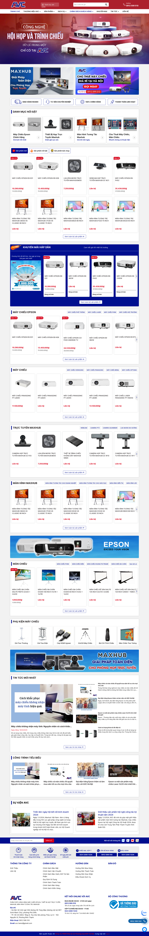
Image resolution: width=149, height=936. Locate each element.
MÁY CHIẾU (20, 369)
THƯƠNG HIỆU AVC (31, 11)
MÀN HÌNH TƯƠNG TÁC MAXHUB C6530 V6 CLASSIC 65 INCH (73, 511)
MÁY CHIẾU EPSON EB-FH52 (124, 179)
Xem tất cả (133, 564)
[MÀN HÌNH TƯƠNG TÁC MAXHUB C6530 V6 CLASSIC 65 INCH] (74, 497)
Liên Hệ (13, 871)
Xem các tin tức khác (73, 747)
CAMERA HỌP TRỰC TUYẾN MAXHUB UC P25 (22, 454)
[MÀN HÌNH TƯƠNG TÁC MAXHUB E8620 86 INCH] (74, 206)
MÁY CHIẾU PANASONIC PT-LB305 (21, 397)
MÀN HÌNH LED (131, 483)
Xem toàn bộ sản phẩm (73, 236)
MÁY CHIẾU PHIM (110, 312)
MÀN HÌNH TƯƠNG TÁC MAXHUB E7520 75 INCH (99, 219)
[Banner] (41, 81)
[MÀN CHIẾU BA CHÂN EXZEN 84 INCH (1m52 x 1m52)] (74, 577)
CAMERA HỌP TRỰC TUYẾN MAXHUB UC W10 (99, 454)
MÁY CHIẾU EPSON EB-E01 (22, 178)
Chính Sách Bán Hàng (51, 885)
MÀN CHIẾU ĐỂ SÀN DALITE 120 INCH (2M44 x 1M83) (126, 590)
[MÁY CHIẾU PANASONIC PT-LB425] (48, 383)
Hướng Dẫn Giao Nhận (84, 874)
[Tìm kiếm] (106, 5)
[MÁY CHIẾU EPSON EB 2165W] (126, 264)
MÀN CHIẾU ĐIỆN (78, 564)
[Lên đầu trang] (145, 905)
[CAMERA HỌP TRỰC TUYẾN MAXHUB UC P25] (23, 441)
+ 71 (66, 124)
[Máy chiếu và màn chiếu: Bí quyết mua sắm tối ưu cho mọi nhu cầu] (86, 689)
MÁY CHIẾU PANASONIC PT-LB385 (98, 397)
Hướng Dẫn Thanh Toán (85, 871)
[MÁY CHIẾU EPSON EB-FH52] (126, 166)
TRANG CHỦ (15, 11)
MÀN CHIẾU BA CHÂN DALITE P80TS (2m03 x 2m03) (21, 591)
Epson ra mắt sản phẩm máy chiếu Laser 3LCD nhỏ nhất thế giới (117, 714)
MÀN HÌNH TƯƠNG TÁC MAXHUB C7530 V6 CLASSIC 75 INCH (47, 220)
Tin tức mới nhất (24, 677)
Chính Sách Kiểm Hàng (51, 888)
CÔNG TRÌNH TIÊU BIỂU (27, 757)
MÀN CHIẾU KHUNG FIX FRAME (97, 564)
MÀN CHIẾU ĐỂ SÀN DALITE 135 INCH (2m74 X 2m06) (100, 590)
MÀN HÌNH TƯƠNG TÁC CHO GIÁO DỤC (92, 483)
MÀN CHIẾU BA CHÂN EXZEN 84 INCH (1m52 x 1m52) (73, 591)
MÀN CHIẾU (20, 563)
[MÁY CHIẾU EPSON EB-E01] (23, 166)
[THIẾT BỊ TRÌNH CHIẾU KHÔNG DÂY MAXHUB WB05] (74, 441)
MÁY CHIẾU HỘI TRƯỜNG (128, 312)
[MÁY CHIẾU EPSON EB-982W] (78, 264)
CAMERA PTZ (95, 428)
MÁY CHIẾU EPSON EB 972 (125, 337)
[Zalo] (123, 840)
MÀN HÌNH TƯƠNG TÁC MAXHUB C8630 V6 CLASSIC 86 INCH (21, 220)
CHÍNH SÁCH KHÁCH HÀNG (81, 11)
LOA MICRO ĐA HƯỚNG (129, 428)
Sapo (108, 934)
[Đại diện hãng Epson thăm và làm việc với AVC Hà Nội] (86, 704)
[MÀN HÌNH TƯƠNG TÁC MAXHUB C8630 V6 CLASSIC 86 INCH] (23, 206)
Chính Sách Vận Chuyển (52, 871)
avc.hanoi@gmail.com (23, 923)
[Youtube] (132, 840)
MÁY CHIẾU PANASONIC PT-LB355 (73, 397)
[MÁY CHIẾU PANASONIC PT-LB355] (74, 383)
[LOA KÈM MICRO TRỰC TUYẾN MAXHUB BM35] (74, 166)
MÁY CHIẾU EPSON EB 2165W (125, 277)
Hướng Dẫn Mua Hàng (84, 868)
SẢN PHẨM (48, 11)
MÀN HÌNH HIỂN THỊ (116, 483)
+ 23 (130, 124)
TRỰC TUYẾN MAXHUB (27, 427)
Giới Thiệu (14, 868)
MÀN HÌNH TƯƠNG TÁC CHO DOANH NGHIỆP (60, 483)
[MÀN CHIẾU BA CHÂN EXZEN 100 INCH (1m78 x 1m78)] (48, 577)
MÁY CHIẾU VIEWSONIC (75, 370)
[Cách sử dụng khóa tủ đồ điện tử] (86, 734)
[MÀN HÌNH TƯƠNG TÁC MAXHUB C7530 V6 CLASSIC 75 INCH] (48, 206)
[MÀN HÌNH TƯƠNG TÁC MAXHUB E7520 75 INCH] (100, 206)
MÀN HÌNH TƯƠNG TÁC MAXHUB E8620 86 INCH (73, 219)
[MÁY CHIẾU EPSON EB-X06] (48, 166)
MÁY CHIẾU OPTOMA (129, 370)
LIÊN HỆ (125, 11)
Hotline (132, 4)
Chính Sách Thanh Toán (52, 882)
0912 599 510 (106, 855)
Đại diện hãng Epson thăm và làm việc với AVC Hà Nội (116, 698)
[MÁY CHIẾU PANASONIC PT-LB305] (23, 383)
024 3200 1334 (86, 855)
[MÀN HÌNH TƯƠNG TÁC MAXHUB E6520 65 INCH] (126, 206)
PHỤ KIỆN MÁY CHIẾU (26, 621)
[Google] (137, 840)
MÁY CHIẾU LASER (94, 312)
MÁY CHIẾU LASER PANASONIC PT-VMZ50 (124, 397)
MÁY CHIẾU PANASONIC (95, 370)
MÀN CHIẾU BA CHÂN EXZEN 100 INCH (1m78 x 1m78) (48, 591)
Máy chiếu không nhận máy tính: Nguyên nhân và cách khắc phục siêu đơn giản (40, 726)
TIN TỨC (114, 11)
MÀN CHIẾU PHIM (63, 564)
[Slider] (74, 39)
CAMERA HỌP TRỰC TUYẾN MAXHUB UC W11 (125, 454)
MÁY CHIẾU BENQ (113, 370)
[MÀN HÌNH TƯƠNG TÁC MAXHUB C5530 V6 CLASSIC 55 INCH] (100, 497)
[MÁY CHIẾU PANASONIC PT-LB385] (100, 383)
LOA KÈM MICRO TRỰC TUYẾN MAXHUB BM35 (73, 179)
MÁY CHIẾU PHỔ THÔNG (76, 312)
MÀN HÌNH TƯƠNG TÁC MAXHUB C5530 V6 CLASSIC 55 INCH (98, 511)
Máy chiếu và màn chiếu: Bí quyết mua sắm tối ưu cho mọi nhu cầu (118, 684)
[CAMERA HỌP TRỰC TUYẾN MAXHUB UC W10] (100, 441)
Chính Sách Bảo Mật (50, 868)
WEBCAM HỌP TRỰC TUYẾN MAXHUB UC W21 (99, 179)
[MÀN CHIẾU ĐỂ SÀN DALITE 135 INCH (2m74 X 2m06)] (100, 577)
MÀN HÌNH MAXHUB (25, 483)
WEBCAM (84, 428)
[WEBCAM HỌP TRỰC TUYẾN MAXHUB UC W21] (100, 166)
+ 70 (34, 124)
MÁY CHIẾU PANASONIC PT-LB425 (47, 397)
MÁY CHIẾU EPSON (24, 312)
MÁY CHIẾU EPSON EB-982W (78, 277)
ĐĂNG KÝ (49, 840)
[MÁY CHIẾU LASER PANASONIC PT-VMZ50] (126, 383)
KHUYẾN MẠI (102, 11)
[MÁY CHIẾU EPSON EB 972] (125, 325)
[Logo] (18, 4)
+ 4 (98, 124)
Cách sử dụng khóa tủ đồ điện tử (109, 727)
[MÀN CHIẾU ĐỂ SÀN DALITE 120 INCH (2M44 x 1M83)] (126, 577)
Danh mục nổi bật (25, 111)
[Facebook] (128, 840)
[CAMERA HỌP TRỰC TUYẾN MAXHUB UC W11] (126, 441)
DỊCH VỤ (61, 11)
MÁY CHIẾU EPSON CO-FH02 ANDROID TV (73, 339)
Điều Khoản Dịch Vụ (83, 877)
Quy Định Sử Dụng (50, 879)
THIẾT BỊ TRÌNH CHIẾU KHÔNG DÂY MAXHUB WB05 (72, 455)
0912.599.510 (70, 903)
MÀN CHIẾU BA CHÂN (118, 564)
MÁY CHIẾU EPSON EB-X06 (48, 178)
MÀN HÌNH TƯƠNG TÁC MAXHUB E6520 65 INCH (125, 219)
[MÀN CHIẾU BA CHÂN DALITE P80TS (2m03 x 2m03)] (23, 577)
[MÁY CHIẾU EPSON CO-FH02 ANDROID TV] (74, 326)
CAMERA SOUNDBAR (110, 428)
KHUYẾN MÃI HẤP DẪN (36, 247)
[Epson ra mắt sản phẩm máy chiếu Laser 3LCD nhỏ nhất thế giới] (86, 719)
